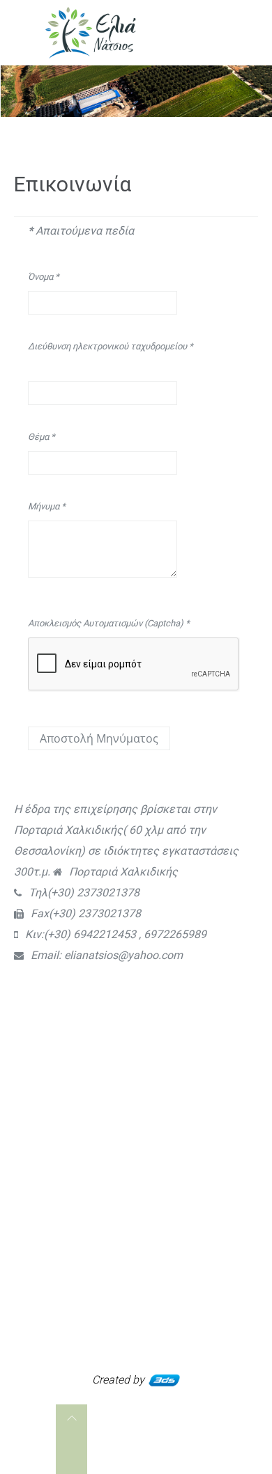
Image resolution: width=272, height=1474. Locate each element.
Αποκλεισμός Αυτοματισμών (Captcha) (109, 623)
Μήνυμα (47, 506)
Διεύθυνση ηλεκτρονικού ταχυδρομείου (110, 346)
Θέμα (41, 436)
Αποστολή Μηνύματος (99, 738)
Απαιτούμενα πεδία (81, 230)
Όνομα (43, 276)
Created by (119, 1379)
